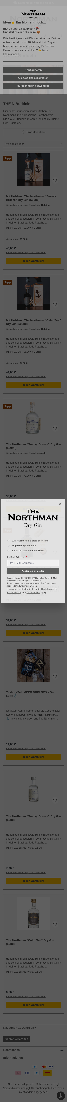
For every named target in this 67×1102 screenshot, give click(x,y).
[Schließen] (60, 504)
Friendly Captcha (41, 589)
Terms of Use (33, 592)
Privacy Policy (14, 592)
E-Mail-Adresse (17, 557)
